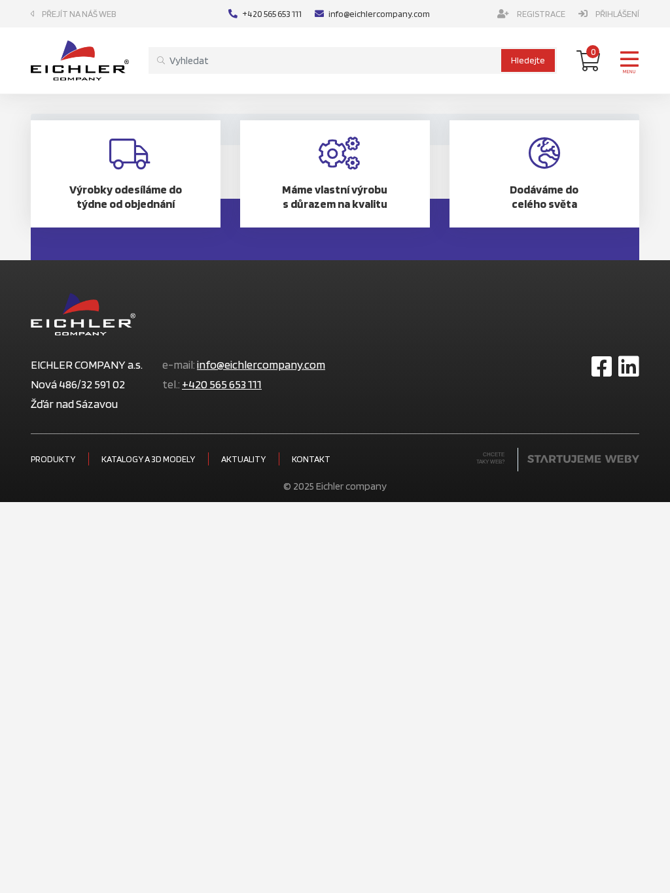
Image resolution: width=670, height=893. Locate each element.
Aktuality (243, 459)
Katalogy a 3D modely (148, 459)
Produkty (53, 459)
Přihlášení (617, 13)
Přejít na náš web (79, 13)
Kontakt (311, 459)
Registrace (541, 13)
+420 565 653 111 (272, 13)
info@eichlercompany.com (379, 13)
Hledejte (528, 60)
